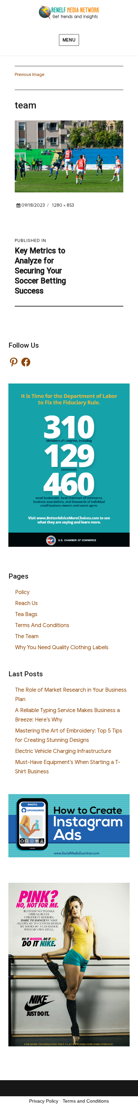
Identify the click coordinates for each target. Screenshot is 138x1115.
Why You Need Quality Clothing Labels (62, 647)
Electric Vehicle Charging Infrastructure (63, 751)
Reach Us (26, 603)
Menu (69, 40)
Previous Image (29, 74)
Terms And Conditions (42, 625)
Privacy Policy (43, 1101)
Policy (22, 592)
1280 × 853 (63, 205)
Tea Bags (26, 614)
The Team (27, 636)
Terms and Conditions (86, 1101)
